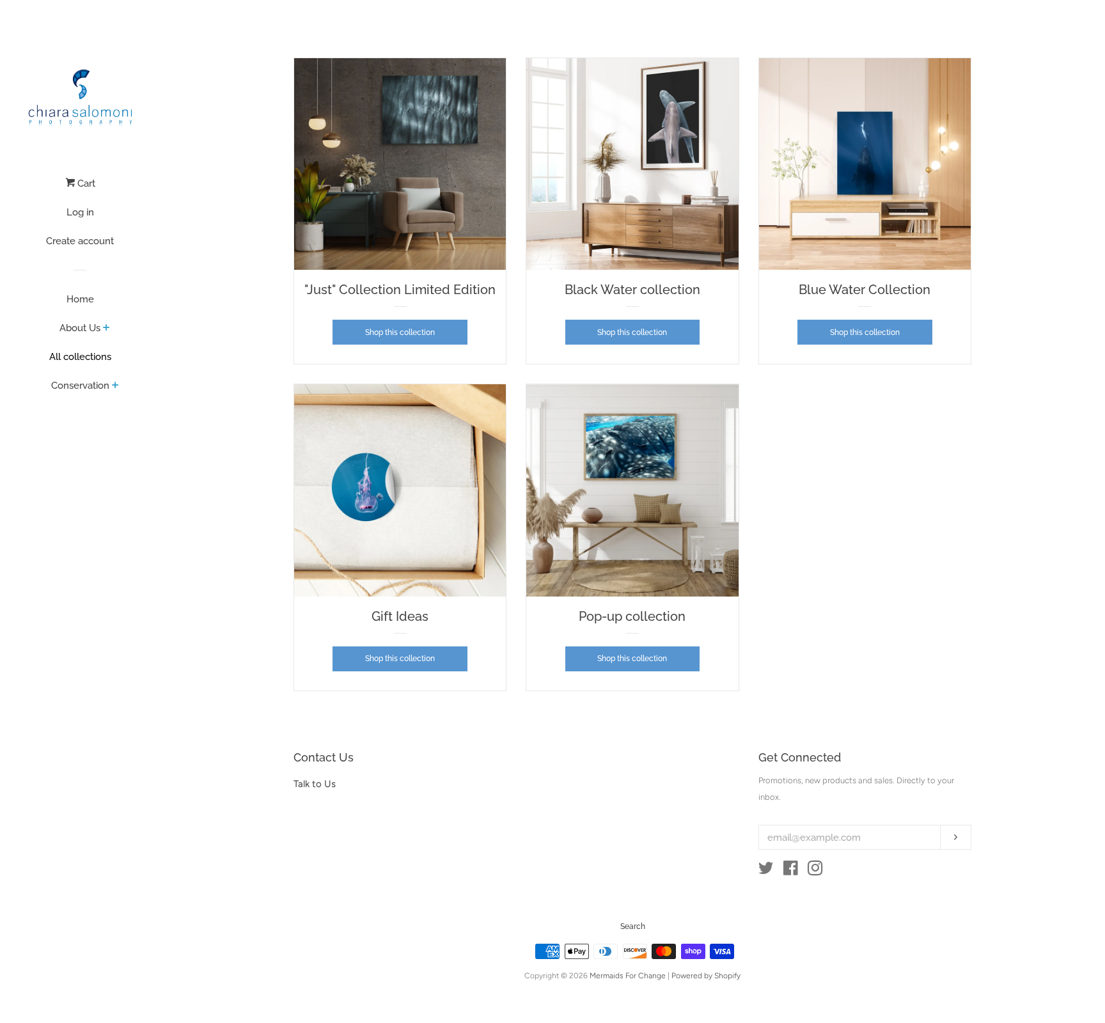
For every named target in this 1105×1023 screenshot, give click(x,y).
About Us (79, 328)
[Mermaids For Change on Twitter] (766, 871)
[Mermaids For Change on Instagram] (815, 871)
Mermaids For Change (628, 975)
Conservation (80, 385)
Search (632, 926)
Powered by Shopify (706, 975)
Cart (85, 183)
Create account (80, 241)
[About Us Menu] (106, 328)
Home (80, 299)
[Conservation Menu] (115, 386)
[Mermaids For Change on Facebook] (791, 871)
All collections (80, 357)
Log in (80, 212)
